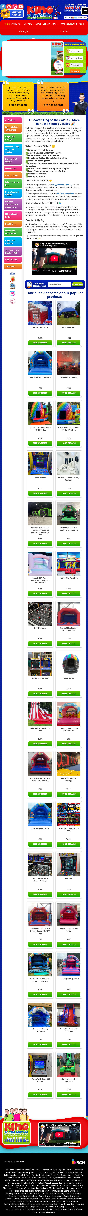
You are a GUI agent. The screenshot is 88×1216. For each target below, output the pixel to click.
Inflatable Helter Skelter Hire (40, 729)
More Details (40, 343)
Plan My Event (10, 224)
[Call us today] (76, 7)
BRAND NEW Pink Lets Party (69, 930)
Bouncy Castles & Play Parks (12, 193)
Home (7, 23)
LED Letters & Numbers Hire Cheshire (41, 1185)
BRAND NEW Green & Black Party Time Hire (69, 529)
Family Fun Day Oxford (26, 1180)
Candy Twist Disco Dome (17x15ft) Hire (40, 428)
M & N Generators (65, 193)
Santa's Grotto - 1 (40, 327)
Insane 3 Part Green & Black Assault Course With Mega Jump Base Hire (40, 531)
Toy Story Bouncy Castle (40, 377)
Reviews (70, 23)
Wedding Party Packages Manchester (30, 1209)
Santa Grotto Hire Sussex (51, 1201)
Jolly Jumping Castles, (62, 184)
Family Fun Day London (31, 1177)
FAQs (62, 23)
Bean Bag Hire (59, 1170)
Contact (65, 31)
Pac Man (68, 878)
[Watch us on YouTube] (21, 7)
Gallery (46, 23)
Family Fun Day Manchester (54, 1177)
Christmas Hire (11, 168)
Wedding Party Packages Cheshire (41, 1206)
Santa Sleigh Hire (24, 1204)
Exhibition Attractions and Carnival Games (11, 204)
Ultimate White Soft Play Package (68, 479)
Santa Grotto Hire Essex (28, 1196)
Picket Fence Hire (20, 1191)
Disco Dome (69, 678)
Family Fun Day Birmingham (38, 1175)
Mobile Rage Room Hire (59, 1188)
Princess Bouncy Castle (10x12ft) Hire (68, 729)
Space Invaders (40, 478)
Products (16, 23)
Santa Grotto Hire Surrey (28, 1201)
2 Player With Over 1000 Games (40, 1080)
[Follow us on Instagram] (15, 7)
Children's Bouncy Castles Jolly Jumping (12, 149)
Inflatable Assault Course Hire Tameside (53, 1183)
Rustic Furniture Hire (54, 1191)
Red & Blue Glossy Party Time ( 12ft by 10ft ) (40, 779)
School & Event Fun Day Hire (45, 1204)
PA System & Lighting (69, 377)
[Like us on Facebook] (3, 7)
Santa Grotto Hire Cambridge (53, 1193)
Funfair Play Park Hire (69, 578)
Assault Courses (11, 175)
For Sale (80, 23)
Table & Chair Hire (66, 1204)
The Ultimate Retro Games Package (40, 879)
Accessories (10, 266)
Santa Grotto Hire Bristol (28, 1193)
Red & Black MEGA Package (68, 779)
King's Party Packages (10, 138)
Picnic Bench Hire (36, 1191)
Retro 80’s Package (40, 678)
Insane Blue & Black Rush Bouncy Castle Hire (40, 980)
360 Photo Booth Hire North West (19, 1170)
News (38, 23)
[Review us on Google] (9, 7)
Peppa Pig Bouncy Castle (68, 979)
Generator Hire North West (23, 1183)
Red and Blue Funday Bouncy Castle (68, 629)
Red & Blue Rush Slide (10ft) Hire (69, 1030)
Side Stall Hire (11, 259)
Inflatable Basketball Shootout (68, 1080)
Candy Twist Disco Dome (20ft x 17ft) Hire (68, 428)
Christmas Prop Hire (25, 1172)
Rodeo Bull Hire (68, 327)
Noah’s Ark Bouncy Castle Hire (40, 1030)
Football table (40, 628)
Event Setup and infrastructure (11, 232)
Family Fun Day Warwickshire (49, 1180)
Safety (23, 31)
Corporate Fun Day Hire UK (47, 1172)
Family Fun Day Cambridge (62, 1175)
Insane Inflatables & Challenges (12, 128)
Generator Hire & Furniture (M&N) (12, 251)
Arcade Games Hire (44, 1170)
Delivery (28, 23)
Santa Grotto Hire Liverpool (51, 1196)
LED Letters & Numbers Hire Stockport (31, 1188)
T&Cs (54, 23)
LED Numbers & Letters (11, 215)
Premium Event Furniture (11, 160)
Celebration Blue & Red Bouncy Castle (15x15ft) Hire (40, 931)
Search (75, 71)
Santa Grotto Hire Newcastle (26, 1198)
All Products (10, 120)
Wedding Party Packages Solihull (61, 1209)
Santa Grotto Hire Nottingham (52, 1198)
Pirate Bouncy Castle (40, 828)
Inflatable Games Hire (12, 183)
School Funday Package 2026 (69, 829)
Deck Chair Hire (67, 1172)
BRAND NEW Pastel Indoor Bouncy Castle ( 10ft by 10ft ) (40, 580)
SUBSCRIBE (77, 284)
